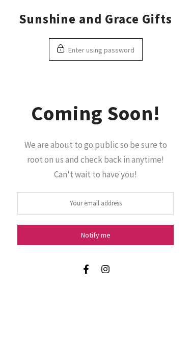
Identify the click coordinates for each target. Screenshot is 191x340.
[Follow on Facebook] (86, 269)
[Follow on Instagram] (105, 269)
